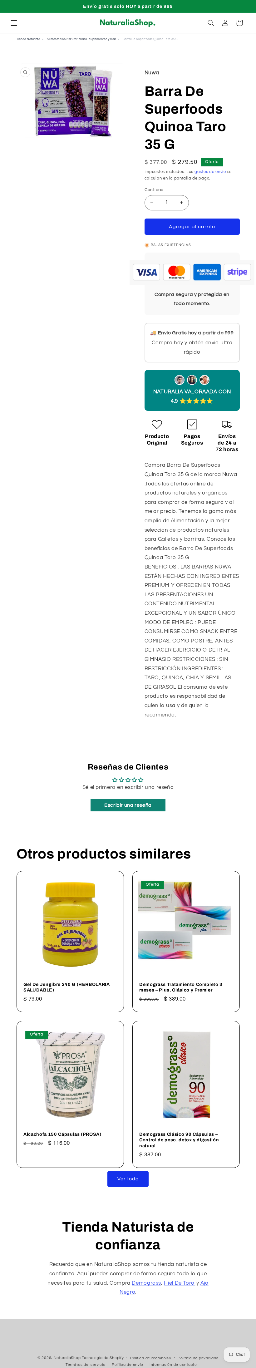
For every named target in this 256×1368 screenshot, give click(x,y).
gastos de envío (210, 172)
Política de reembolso (150, 1358)
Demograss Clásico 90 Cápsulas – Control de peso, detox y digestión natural (179, 1140)
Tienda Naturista (28, 39)
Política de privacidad (198, 1358)
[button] (14, 23)
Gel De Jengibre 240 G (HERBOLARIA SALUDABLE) (66, 987)
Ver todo (128, 1178)
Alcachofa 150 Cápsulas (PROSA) (62, 1134)
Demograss (146, 1283)
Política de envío (127, 1364)
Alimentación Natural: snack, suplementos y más (81, 39)
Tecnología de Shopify (103, 1358)
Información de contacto (173, 1364)
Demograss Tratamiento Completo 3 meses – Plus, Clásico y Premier (181, 987)
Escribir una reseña (128, 805)
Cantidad (154, 190)
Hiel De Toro (179, 1283)
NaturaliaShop (67, 1358)
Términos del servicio (85, 1364)
